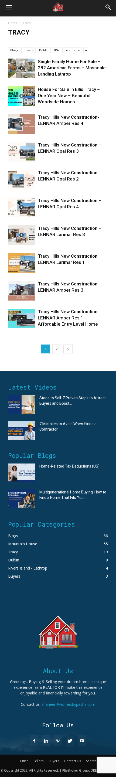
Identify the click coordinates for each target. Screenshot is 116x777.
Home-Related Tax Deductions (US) (69, 466)
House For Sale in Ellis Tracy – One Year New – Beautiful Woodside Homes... (69, 95)
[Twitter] (70, 741)
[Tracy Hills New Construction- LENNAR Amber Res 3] (21, 291)
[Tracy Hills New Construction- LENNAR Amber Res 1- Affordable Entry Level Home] (21, 318)
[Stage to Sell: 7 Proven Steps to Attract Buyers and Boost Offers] (21, 404)
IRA (56, 50)
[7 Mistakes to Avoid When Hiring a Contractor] (21, 430)
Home (13, 23)
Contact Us (72, 761)
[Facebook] (34, 740)
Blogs (14, 50)
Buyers (28, 50)
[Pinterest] (58, 740)
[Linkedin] (46, 740)
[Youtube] (82, 740)
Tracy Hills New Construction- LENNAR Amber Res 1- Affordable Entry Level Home (68, 318)
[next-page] (68, 349)
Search (91, 761)
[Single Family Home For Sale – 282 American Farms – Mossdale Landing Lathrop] (21, 68)
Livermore (72, 50)
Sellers (38, 761)
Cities (24, 761)
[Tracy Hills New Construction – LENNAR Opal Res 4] (21, 207)
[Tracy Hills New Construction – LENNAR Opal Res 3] (21, 152)
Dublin (44, 50)
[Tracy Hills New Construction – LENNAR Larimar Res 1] (21, 263)
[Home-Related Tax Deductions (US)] (21, 473)
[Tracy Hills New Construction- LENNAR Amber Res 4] (21, 124)
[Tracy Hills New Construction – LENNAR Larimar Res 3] (21, 235)
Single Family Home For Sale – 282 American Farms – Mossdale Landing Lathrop (72, 68)
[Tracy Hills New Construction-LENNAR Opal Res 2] (21, 179)
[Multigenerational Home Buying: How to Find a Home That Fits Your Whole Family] (21, 498)
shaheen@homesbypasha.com (68, 704)
